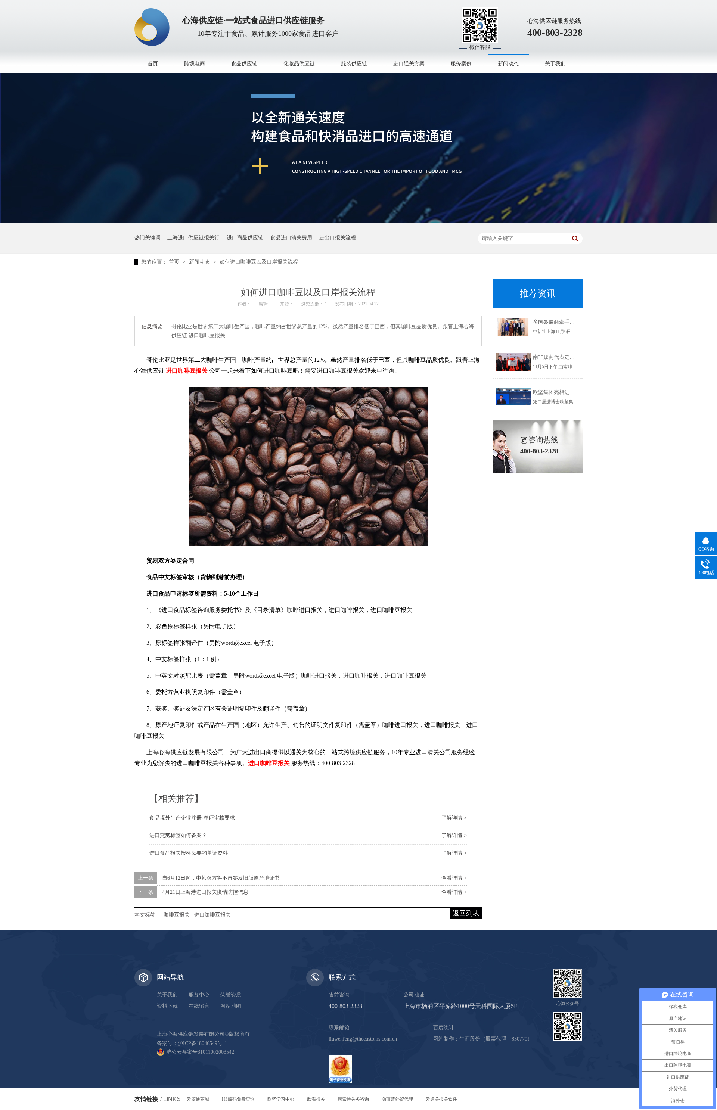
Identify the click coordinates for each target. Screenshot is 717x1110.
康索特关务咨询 (353, 1099)
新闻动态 (508, 63)
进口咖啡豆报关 (212, 915)
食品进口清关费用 (291, 237)
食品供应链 (244, 63)
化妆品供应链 (299, 63)
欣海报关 (316, 1099)
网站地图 (230, 1006)
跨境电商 (194, 63)
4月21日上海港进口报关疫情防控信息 (205, 892)
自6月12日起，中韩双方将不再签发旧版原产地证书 (221, 878)
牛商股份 (469, 1039)
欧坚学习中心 (280, 1099)
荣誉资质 (230, 995)
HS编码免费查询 (238, 1099)
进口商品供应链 (245, 237)
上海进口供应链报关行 (193, 237)
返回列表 (466, 913)
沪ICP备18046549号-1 (202, 1043)
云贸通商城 (198, 1099)
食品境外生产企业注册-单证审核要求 (192, 818)
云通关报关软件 (441, 1099)
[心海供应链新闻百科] (358, 221)
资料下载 (167, 1006)
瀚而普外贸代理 (397, 1099)
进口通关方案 (409, 63)
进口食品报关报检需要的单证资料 (188, 853)
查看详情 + (454, 878)
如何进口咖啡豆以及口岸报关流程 (259, 262)
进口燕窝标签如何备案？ (178, 835)
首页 (153, 63)
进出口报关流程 (337, 237)
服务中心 (199, 995)
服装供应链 (354, 63)
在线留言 (199, 1006)
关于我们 (555, 63)
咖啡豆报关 (177, 915)
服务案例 (461, 63)
